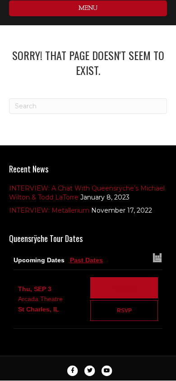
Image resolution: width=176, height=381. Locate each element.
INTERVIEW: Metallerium (49, 210)
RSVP (124, 310)
